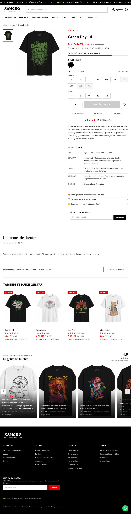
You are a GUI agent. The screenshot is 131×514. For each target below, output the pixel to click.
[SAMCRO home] (12, 9)
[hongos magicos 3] (18, 391)
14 (107, 96)
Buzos (55, 17)
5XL (72, 86)
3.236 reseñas (106, 120)
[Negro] (70, 64)
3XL (115, 80)
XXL (106, 80)
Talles (99, 113)
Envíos (38, 454)
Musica (12, 25)
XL (98, 80)
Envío (119, 113)
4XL (124, 80)
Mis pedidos (72, 457)
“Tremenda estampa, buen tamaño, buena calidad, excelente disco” (55, 407)
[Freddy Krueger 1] (96, 391)
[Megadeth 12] (57, 391)
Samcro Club (73, 465)
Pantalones (78, 17)
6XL (80, 86)
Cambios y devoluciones (45, 457)
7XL (89, 86)
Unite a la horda (12, 478)
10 (89, 96)
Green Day (73, 31)
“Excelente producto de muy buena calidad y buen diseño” (94, 407)
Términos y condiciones (109, 450)
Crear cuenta (73, 454)
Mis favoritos (73, 461)
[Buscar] (28, 10)
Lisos (65, 17)
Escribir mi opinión (116, 270)
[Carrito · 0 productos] (126, 9)
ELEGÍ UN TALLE (102, 104)
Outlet (5, 461)
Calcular (120, 217)
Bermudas (93, 17)
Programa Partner (75, 468)
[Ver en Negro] (8, 35)
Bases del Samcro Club (109, 454)
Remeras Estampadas (15, 17)
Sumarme (54, 488)
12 (98, 96)
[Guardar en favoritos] (124, 104)
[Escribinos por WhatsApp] (125, 508)
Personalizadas (40, 17)
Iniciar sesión (73, 450)
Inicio (5, 25)
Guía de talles (123, 71)
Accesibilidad (105, 461)
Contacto (39, 461)
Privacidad (104, 457)
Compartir (79, 113)
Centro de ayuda (42, 450)
